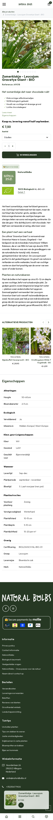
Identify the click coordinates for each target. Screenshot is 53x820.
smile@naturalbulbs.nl (16, 778)
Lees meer (7, 112)
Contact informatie (10, 650)
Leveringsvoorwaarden (13, 693)
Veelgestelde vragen (11, 664)
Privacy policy (8, 645)
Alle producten (8, 12)
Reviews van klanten (11, 702)
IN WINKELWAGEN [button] (28, 155)
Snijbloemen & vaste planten (14, 741)
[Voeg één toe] (12, 146)
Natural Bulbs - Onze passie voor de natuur (21, 669)
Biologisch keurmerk (11, 659)
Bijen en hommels (10, 750)
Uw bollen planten (10, 727)
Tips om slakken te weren (13, 731)
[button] (4, 44)
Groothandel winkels (11, 707)
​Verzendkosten (9, 688)
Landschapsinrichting (11, 712)
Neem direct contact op (13, 673)
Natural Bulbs (8, 655)
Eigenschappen (9, 115)
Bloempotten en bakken (13, 745)
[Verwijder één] (5, 146)
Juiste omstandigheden (12, 736)
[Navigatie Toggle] (4, 4)
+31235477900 (13, 786)
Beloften (6, 698)
